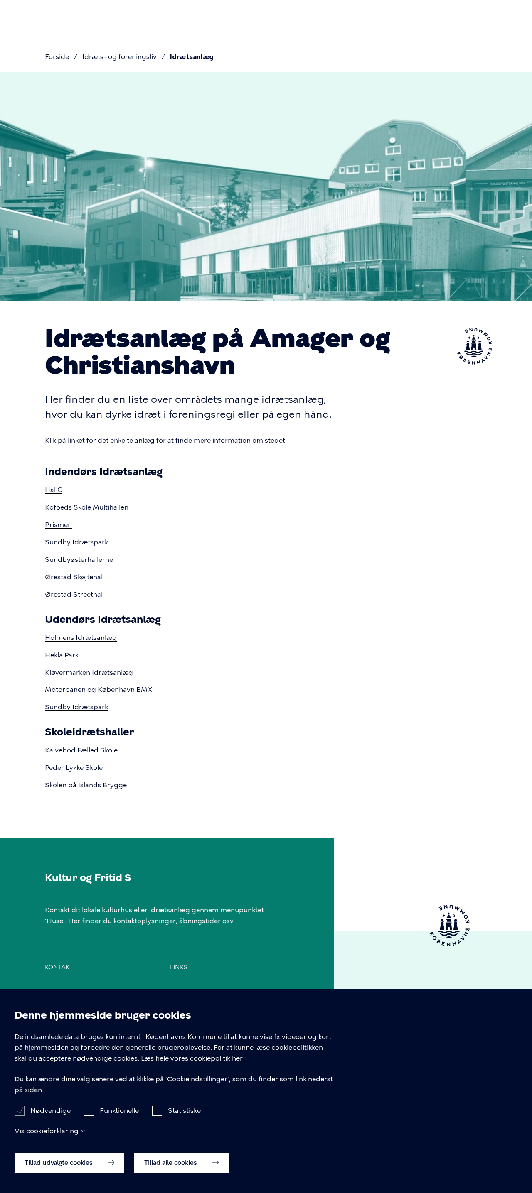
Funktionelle (119, 1110)
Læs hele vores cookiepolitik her (192, 1058)
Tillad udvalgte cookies (59, 1162)
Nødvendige (50, 1110)
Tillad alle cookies (171, 1162)
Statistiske (184, 1110)
